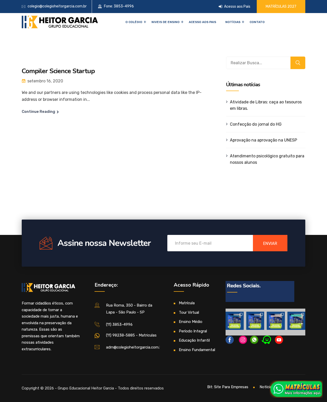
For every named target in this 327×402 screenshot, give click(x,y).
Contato (257, 22)
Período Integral (193, 331)
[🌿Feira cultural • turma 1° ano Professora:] (296, 321)
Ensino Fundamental (197, 349)
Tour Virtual (189, 312)
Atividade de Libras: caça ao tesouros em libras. (266, 105)
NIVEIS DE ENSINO (165, 22)
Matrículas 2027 (281, 6)
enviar (270, 243)
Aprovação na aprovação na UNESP (263, 140)
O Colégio (133, 22)
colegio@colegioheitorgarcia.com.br (57, 6)
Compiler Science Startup (58, 71)
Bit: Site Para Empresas (227, 387)
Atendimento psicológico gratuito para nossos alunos (267, 159)
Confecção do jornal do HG (256, 124)
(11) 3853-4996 (119, 324)
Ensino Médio (190, 321)
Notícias (232, 22)
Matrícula (187, 303)
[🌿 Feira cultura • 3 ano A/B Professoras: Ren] (235, 321)
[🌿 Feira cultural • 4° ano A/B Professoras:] (255, 321)
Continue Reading (38, 111)
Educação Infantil (194, 340)
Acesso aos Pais (236, 6)
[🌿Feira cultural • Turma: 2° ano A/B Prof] (276, 321)
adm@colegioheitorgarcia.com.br (134, 347)
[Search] (297, 63)
